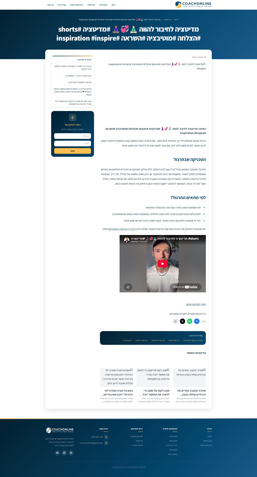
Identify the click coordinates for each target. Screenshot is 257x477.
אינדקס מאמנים (137, 436)
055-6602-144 (97, 437)
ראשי (114, 4)
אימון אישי (173, 436)
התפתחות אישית (76, 4)
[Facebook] (71, 453)
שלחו (72, 151)
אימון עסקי (173, 440)
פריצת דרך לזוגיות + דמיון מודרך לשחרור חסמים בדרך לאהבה (73, 67)
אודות (209, 436)
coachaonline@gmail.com (91, 443)
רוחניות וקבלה (137, 445)
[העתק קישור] (175, 321)
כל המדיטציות (174, 340)
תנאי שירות (207, 440)
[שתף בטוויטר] (182, 321)
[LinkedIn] (64, 453)
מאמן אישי (173, 449)
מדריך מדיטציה (171, 445)
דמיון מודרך (127, 340)
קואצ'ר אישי (172, 454)
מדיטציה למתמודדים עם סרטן (80, 82)
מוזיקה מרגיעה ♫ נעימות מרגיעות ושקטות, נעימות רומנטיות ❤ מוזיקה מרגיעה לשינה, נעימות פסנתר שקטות (72, 91)
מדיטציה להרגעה (157, 340)
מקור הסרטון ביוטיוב (196, 304)
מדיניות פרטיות (206, 445)
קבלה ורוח (62, 4)
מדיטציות (91, 4)
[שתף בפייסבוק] (196, 321)
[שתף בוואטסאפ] (189, 321)
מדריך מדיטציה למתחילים (121, 229)
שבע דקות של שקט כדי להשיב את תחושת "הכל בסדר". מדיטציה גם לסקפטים (73, 102)
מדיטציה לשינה (141, 340)
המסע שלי (103, 4)
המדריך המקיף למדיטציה (193, 340)
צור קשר (50, 4)
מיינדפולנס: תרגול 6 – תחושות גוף (78, 75)
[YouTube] (57, 453)
